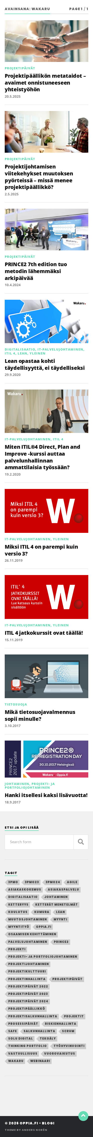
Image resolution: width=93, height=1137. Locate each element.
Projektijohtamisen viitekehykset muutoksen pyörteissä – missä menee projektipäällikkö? (39, 176)
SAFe (12, 1031)
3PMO (13, 882)
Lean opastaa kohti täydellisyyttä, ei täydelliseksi (45, 364)
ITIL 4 (10, 353)
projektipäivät (67, 979)
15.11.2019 (14, 639)
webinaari (40, 1061)
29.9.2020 (13, 374)
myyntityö (18, 927)
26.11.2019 (14, 560)
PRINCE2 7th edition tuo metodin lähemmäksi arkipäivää (36, 271)
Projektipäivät (20, 68)
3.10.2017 (13, 725)
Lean (22, 353)
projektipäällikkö (26, 1009)
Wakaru (16, 1061)
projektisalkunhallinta (32, 1016)
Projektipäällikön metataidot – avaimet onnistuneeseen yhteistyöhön (45, 82)
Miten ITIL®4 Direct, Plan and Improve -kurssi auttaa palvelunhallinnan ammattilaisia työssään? (42, 457)
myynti (60, 919)
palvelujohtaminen (27, 942)
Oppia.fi (43, 927)
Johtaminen (17, 784)
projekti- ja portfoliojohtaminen (42, 957)
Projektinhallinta (27, 979)
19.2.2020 (13, 474)
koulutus (18, 912)
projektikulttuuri (27, 971)
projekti (17, 949)
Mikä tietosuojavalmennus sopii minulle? (40, 715)
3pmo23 (32, 882)
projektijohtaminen (28, 964)
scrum (68, 1031)
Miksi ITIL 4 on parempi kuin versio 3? (41, 550)
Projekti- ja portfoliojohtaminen (30, 786)
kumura (41, 912)
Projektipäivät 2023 (28, 994)
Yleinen (38, 353)
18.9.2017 (13, 802)
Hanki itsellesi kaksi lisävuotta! (46, 795)
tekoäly (48, 1039)
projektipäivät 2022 (28, 986)
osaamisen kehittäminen (32, 934)
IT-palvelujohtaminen (60, 349)
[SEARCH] (80, 842)
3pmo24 (53, 882)
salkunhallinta (39, 1031)
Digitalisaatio (20, 349)
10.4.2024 (13, 284)
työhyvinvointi (69, 1046)
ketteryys (18, 905)
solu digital (20, 1039)
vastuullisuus (22, 1054)
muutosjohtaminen (27, 919)
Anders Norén (34, 1130)
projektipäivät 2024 (28, 1001)
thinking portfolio (27, 1046)
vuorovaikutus (59, 1054)
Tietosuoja (16, 704)
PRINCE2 (61, 942)
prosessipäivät (23, 1024)
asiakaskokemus (24, 890)
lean (60, 912)
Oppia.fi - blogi (37, 1123)
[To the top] (83, 1116)
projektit (74, 1016)
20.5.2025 (13, 96)
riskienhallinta (60, 1024)
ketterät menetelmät (56, 905)
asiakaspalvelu (63, 890)
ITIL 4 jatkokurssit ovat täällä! (44, 632)
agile (72, 882)
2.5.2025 (12, 194)
